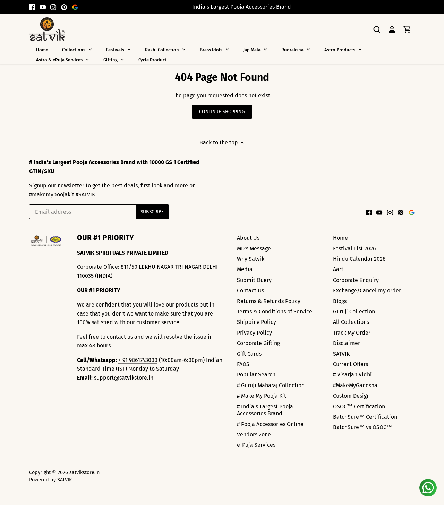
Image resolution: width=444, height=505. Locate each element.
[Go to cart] (407, 28)
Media (245, 269)
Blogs (340, 301)
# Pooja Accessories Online (270, 424)
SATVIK (86, 194)
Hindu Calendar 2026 (359, 259)
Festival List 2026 (354, 248)
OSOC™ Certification (359, 406)
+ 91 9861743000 (137, 360)
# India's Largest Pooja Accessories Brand (265, 410)
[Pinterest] (64, 7)
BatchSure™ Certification (365, 417)
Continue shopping (222, 112)
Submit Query (254, 280)
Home (340, 237)
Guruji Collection (354, 311)
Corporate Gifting (258, 343)
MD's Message (254, 248)
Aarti (339, 269)
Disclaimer (346, 343)
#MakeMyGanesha (355, 385)
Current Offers (350, 364)
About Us (248, 237)
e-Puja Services (256, 445)
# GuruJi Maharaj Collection (271, 385)
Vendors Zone (254, 434)
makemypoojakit (53, 194)
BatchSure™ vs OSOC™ (362, 427)
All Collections (351, 322)
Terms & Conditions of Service (274, 311)
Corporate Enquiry (356, 280)
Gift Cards (249, 354)
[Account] (392, 28)
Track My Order (351, 332)
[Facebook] (32, 7)
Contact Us (250, 290)
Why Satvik (250, 259)
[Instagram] (53, 7)
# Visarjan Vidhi (352, 374)
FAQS (243, 364)
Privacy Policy (254, 332)
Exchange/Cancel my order (367, 290)
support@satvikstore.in (123, 377)
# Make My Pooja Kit (261, 395)
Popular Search (256, 374)
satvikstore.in (84, 473)
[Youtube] (43, 7)
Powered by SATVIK (50, 480)
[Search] (376, 28)
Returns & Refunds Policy (268, 301)
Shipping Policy (256, 322)
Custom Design (351, 395)
